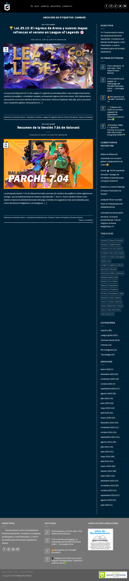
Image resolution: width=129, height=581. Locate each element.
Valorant (80, 217)
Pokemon (104, 289)
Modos (60, 117)
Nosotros (56, 6)
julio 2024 (105, 447)
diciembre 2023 (107, 481)
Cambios (38, 117)
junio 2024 (105, 452)
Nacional (104, 273)
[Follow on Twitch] (18, 549)
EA (111, 253)
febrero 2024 (106, 471)
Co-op (112, 249)
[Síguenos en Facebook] (107, 6)
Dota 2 (119, 249)
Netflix (112, 273)
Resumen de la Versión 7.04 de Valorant (48, 127)
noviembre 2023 (108, 485)
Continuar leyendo (48, 108)
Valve (103, 306)
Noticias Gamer (48, 24)
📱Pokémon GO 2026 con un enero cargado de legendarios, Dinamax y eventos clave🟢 (115, 113)
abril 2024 (105, 461)
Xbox (103, 310)
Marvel (120, 265)
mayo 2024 (106, 456)
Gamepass (120, 257)
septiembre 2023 (108, 495)
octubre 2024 (107, 432)
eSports (104, 330)
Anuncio (120, 240)
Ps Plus (104, 293)
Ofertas (104, 345)
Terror (103, 302)
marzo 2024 (106, 466)
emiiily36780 (106, 200)
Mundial (113, 269)
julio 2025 (105, 398)
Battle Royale (115, 245)
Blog (37, 6)
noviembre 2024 (108, 427)
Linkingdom (61, 39)
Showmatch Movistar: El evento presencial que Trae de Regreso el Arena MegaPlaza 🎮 (112, 219)
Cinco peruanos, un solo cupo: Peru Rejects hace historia (115, 69)
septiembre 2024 (108, 437)
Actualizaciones (41, 217)
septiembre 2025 (108, 389)
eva (102, 170)
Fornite (111, 257)
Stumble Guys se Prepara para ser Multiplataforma (112, 203)
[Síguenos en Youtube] (125, 6)
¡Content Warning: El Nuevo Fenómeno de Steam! (113, 190)
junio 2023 (105, 505)
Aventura (104, 245)
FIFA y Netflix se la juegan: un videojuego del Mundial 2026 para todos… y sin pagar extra (115, 85)
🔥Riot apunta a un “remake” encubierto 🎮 (116, 99)
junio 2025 (105, 403)
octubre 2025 (106, 384)
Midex (103, 154)
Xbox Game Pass (114, 310)
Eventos (45, 6)
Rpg (121, 293)
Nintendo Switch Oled (109, 277)
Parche (66, 117)
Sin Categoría (107, 350)
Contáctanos (26, 572)
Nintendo (120, 273)
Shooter (73, 217)
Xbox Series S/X (107, 314)
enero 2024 (106, 476)
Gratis (103, 261)
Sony (111, 298)
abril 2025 (105, 413)
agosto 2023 (106, 500)
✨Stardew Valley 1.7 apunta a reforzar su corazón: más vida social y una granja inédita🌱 (116, 130)
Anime (112, 240)
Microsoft (104, 269)
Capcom (104, 249)
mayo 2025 (105, 408)
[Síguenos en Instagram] (111, 6)
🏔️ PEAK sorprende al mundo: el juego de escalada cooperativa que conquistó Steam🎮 (112, 175)
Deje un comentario (86, 117)
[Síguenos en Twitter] (120, 6)
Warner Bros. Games (114, 306)
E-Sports (104, 253)
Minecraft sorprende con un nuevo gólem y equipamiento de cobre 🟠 (112, 159)
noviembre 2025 (108, 379)
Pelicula (104, 285)
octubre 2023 (106, 490)
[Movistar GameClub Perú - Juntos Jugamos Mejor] (14, 6)
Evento (103, 257)
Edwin (103, 187)
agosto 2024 (106, 442)
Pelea (115, 281)
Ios (109, 261)
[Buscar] (32, 6)
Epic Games (119, 253)
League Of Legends (50, 117)
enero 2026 (106, 369)
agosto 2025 (106, 393)
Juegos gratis (107, 335)
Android (104, 240)
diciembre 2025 (107, 374)
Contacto (67, 6)
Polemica (114, 289)
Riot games (74, 117)
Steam (118, 298)
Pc (110, 281)
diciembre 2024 (107, 423)
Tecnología (106, 355)
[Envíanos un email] (13, 549)
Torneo (110, 302)
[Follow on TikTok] (116, 6)
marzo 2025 (106, 418)
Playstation (113, 285)
